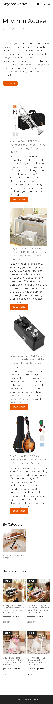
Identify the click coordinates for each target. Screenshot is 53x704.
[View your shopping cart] (38, 4)
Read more (18, 199)
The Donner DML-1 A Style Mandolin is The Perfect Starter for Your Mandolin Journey (28, 460)
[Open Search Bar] (43, 4)
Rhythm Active (15, 4)
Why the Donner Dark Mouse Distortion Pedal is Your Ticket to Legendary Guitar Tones (27, 359)
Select (7, 622)
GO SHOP (10, 83)
